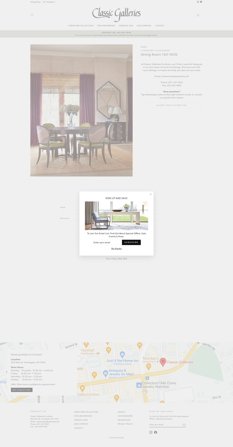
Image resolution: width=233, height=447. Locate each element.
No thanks (116, 248)
